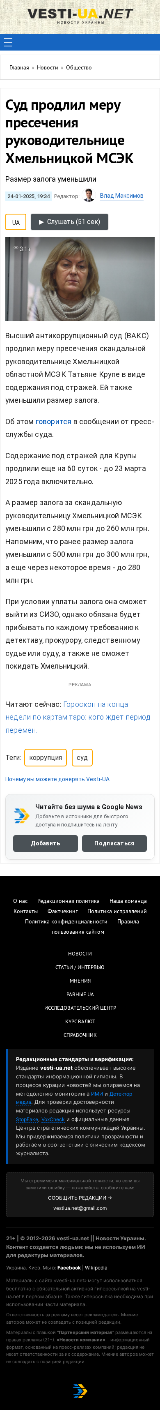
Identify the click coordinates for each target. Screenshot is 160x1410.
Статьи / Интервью (80, 968)
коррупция (45, 758)
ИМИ (97, 1094)
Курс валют (80, 1022)
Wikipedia (96, 1268)
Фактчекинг (63, 911)
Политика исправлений (117, 911)
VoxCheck (53, 1119)
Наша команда (128, 901)
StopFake (27, 1119)
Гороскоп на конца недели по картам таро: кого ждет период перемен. (78, 717)
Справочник (80, 1035)
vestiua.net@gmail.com (80, 1208)
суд (82, 758)
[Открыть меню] (8, 42)
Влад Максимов (122, 195)
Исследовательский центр (80, 1008)
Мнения (80, 981)
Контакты (26, 911)
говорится (54, 421)
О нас (20, 901)
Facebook (69, 1268)
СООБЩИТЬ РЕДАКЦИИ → (80, 1198)
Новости (80, 954)
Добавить (45, 843)
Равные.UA (80, 995)
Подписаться (114, 843)
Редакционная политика (68, 901)
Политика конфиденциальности (66, 921)
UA (16, 221)
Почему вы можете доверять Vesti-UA (57, 779)
